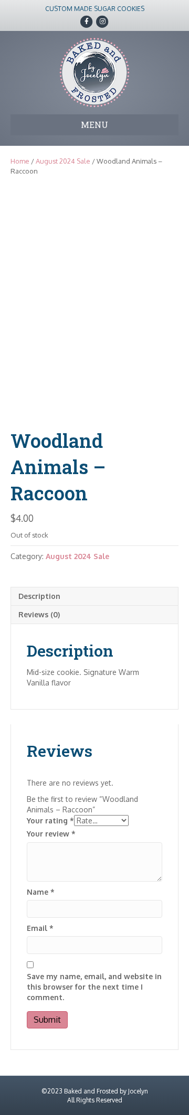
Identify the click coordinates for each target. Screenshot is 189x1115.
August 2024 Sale (63, 161)
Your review (51, 833)
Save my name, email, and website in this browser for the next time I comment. (94, 987)
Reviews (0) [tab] (39, 614)
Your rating (50, 820)
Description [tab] (39, 596)
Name (41, 891)
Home (19, 161)
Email (40, 928)
